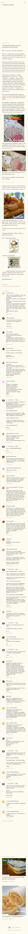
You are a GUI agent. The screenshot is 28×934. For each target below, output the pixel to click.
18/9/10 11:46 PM (9, 719)
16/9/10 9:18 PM (9, 545)
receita (18, 220)
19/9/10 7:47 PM (9, 746)
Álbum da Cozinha (10, 362)
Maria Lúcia (9, 381)
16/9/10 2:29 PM (9, 502)
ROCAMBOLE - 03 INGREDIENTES (12, 916)
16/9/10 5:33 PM (9, 517)
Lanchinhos (9, 286)
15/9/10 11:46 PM (9, 452)
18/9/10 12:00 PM (9, 657)
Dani (7, 539)
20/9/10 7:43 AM (9, 768)
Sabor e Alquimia (10, 707)
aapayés (8, 348)
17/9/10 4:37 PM (9, 632)
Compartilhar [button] (5, 284)
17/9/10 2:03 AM (9, 565)
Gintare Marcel (18, 930)
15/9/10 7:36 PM (9, 344)
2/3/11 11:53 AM (9, 797)
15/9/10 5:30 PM (9, 328)
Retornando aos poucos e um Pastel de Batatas (13, 878)
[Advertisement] (14, 25)
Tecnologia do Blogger (15, 927)
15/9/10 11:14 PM (9, 396)
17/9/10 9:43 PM (9, 645)
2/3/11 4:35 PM (9, 817)
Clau (7, 696)
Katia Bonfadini (9, 456)
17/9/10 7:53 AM (9, 607)
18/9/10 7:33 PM (9, 692)
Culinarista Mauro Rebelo (12, 468)
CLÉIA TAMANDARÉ (11, 772)
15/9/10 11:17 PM (9, 429)
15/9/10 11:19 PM (9, 442)
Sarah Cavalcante (10, 549)
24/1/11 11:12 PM (9, 779)
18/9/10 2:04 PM (9, 677)
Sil (7, 255)
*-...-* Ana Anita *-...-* (10, 400)
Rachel (8, 681)
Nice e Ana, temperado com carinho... (15, 487)
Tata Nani (8, 521)
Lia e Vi (8, 332)
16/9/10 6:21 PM (9, 535)
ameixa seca (9, 506)
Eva (4, 238)
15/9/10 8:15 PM (9, 358)
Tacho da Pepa (10, 97)
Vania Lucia (9, 475)
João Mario (8, 318)
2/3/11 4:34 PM (9, 807)
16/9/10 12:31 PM (9, 483)
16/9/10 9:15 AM (9, 464)
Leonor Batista (9, 636)
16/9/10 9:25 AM (9, 471)
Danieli (7, 661)
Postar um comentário (7, 820)
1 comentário (11, 918)
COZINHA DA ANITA (8, 5)
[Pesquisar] (25, 2)
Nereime (8, 293)
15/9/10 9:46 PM (9, 377)
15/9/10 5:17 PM (9, 314)
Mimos (13, 286)
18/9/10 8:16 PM (9, 703)
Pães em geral (18, 286)
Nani (7, 611)
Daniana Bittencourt (11, 433)
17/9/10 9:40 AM (9, 619)
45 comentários (12, 881)
